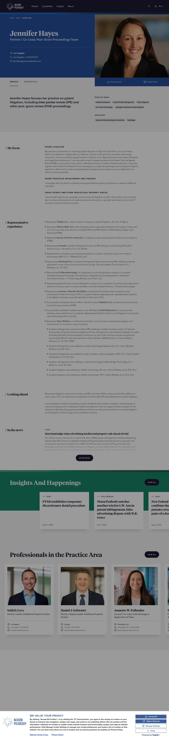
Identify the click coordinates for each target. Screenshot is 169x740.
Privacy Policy (57, 735)
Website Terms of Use (39, 735)
